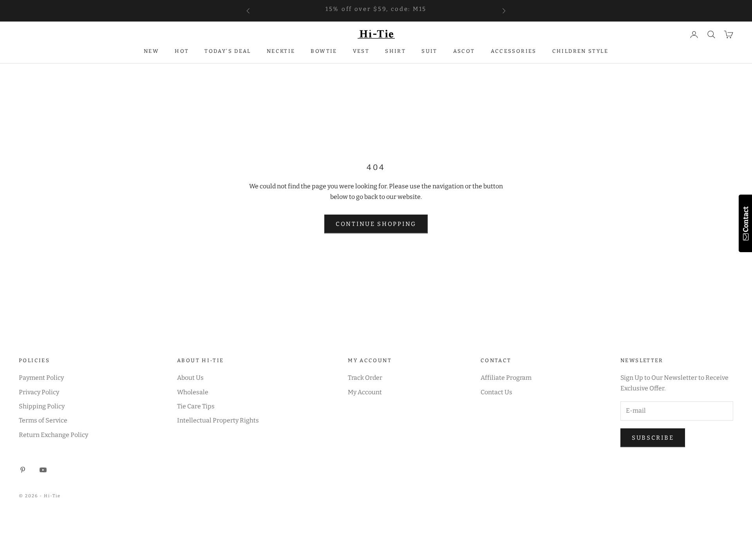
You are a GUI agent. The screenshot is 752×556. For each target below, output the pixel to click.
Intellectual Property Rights (218, 420)
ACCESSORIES (514, 51)
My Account (365, 392)
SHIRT (395, 51)
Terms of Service (43, 420)
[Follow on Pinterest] (23, 470)
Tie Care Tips (196, 406)
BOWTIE (324, 51)
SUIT (429, 51)
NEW (151, 51)
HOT (182, 51)
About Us (190, 377)
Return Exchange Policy (53, 435)
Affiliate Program (506, 377)
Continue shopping (376, 223)
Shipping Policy (42, 406)
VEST (361, 51)
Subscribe (653, 437)
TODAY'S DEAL (227, 51)
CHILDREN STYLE (580, 51)
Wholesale (192, 392)
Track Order (365, 377)
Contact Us (496, 392)
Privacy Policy (39, 392)
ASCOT (464, 51)
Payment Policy (41, 377)
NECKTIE (281, 51)
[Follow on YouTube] (43, 470)
